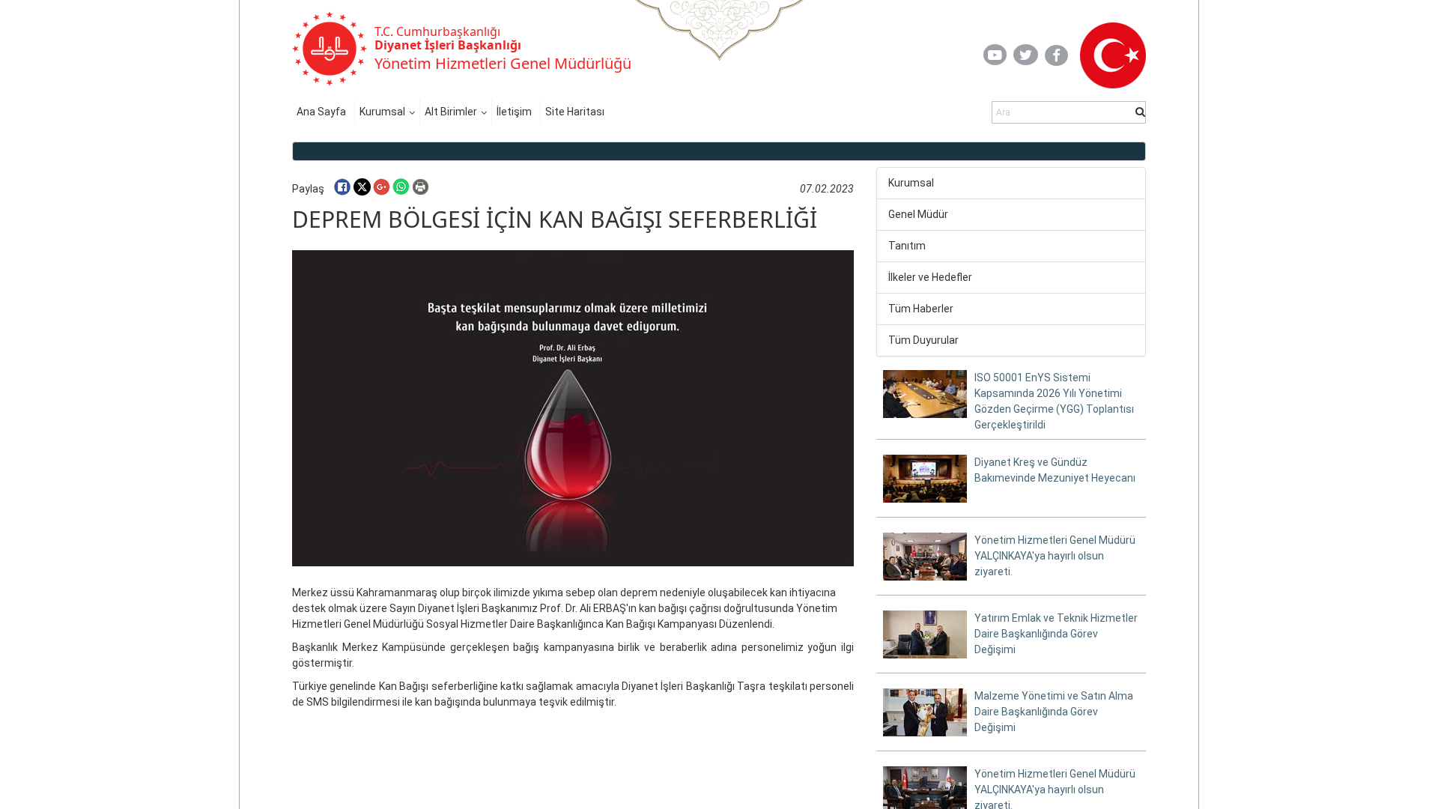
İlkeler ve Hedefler (930, 277)
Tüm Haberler (920, 309)
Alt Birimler (451, 112)
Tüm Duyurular (923, 340)
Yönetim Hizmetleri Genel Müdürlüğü (502, 63)
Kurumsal (382, 112)
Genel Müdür (918, 214)
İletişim (514, 112)
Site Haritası (574, 112)
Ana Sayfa (321, 112)
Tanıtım (907, 246)
